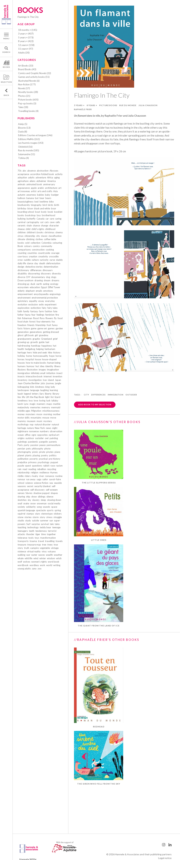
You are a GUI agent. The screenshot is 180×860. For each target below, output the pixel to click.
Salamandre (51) (26, 154)
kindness (39, 386)
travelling (49, 541)
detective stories (34, 266)
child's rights (37, 229)
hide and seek (40, 352)
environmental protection (45, 297)
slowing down (54, 500)
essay (41, 301)
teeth (31, 530)
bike (51, 201)
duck (32, 284)
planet (21, 455)
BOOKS (6, 67)
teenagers (23, 530)
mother (56, 414)
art (59, 187)
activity (59, 174)
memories (35, 407)
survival (45, 524)
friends (30, 325)
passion (34, 445)
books (21, 215)
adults (31, 177)
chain (29, 225)
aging (57, 177)
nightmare (23, 431)
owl (47, 438)
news (48, 428)
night (54, 428)
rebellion (41, 469)
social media (54, 503)
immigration (24, 373)
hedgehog (30, 349)
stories (27, 517)
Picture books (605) (28, 99)
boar (53, 208)
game (33, 328)
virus (44, 551)
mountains (36, 417)
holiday (21, 355)
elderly (21, 290)
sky (29, 500)
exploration (24, 307)
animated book (34, 184)
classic (44, 235)
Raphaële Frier (83, 109)
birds (50, 205)
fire (57, 314)
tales (57, 524)
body (44, 211)
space (54, 506)
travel (41, 541)
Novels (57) (24, 88)
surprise (35, 524)
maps (49, 403)
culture (35, 259)
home (29, 355)
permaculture (53, 445)
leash (20, 393)
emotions (48, 290)
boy (39, 215)
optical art (54, 434)
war (28, 554)
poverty (34, 458)
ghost (20, 335)
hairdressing (24, 345)
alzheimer (41, 181)
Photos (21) (24, 95)
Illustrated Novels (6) (29, 80)
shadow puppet (41, 493)
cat (41, 222)
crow (20, 259)
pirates (49, 451)
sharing (21, 496)
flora (42, 318)
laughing (44, 390)
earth (39, 284)
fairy (44, 307)
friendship (41, 325)
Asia (55, 191)
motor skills (24, 417)
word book (53, 561)
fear (33, 314)
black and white (42, 208)
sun (51, 520)
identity (49, 366)
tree (44, 544)
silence (49, 496)
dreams (55, 280)
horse (58, 355)
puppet (54, 462)
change (44, 225)
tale (52, 524)
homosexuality (40, 355)
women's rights (39, 561)
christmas (49, 232)
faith (20, 311)
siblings (41, 496)
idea (42, 366)
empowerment (25, 294)
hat (54, 345)
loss (31, 400)
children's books (35, 232)
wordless (34, 565)
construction (38, 249)
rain (19, 469)
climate (21, 239)
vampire (34, 548)
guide (41, 342)
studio (21, 520)
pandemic (33, 441)
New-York (40, 428)
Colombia (46, 242)
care (52, 218)
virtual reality (34, 551)
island (51, 380)
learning (54, 390)
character (54, 225)
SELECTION (6, 82)
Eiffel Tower (54, 287)
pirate (42, 451)
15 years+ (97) (25, 48)
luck (48, 400)
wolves (26, 561)
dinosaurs (48, 270)
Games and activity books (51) (34, 76)
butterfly (31, 218)
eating (46, 284)
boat (37, 211)
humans (21, 366)
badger (55, 194)
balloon (21, 198)
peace (42, 445)
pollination (23, 458)
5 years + (79, 105)
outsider (39, 438)
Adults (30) (24, 52)
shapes (54, 493)
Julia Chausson (148, 105)
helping (40, 349)
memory (45, 407)
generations (36, 332)
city (38, 235)
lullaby (55, 400)
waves (41, 554)
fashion (48, 311)
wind (35, 558)
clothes (39, 239)
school (21, 482)
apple (34, 187)
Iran (45, 380)
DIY (28, 277)
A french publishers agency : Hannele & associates (6, 14)
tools (31, 537)
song (39, 506)
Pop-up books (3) (27, 103)
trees (50, 544)
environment (24, 297)
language (34, 390)
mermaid (55, 407)
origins (21, 438)
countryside (44, 253)
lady (53, 386)
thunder (30, 534)
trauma (33, 541)
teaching (22, 527)
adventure (41, 177)
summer (44, 520)
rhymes (53, 472)
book (50, 211)
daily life (22, 263)
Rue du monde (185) (28, 150)
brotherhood (48, 215)
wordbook (23, 565)
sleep (43, 500)
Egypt (44, 287)
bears (48, 198)
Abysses (54, 170)
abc (24, 170)
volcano (52, 551)
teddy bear (45, 527)
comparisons (24, 249)
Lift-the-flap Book (35, 397)
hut (37, 366)
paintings (22, 441)
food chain (23, 321)
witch (59, 558)
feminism (49, 314)
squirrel (21, 513)
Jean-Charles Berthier (29, 383)
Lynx (26, 403)
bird (45, 205)
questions (37, 465)
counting (22, 253)
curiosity (44, 259)
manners (41, 403)
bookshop (30, 215)
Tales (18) (23, 107)
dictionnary (23, 270)
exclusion (33, 304)
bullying (21, 218)
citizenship (29, 235)
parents (53, 441)
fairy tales (52, 307)
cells (58, 222)
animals (21, 184)
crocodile (54, 256)
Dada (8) (22, 131)
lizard (57, 397)
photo (47, 448)
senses (21, 493)
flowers (49, 318)
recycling (51, 469)
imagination (53, 369)
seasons (22, 486)
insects (21, 376)
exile (41, 304)
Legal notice (165, 857)
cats (46, 222)
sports (50, 510)
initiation (50, 373)
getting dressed (51, 332)
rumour (21, 479)
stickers (58, 513)
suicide (35, 520)
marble (56, 403)
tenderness (41, 530)
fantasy (34, 311)
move (53, 417)
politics (52, 455)
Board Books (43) (27, 69)
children (22, 232)
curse (52, 259)
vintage (55, 548)
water (34, 554)
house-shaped (49, 359)
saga (39, 479)
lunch (20, 403)
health (21, 349)
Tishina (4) (23, 158)
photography (24, 451)
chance (36, 225)
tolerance (22, 537)
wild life (28, 558)
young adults (24, 568)
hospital (29, 359)
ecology (54, 284)
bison (30, 208)
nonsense (34, 431)
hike (50, 352)
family (26, 311)
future (27, 328)
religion (34, 472)
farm (41, 311)
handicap (35, 345)
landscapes (23, 390)
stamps (30, 513)
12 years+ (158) (26, 45)
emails (39, 290)
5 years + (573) (26, 37)
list (52, 397)
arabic (41, 187)
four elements (44, 321)
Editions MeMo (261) (29, 139)
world (49, 565)
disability (22, 273)
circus (20, 235)
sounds (46, 506)
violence (22, 551)
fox (53, 321)
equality (33, 301)
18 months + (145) (27, 29)
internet (48, 376)
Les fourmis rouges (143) (30, 142)
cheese (21, 229)
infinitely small (38, 373)
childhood (50, 229)
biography (36, 205)
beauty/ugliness (25, 201)
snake (26, 503)
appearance (24, 187)
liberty (48, 393)
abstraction (43, 170)
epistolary (23, 301)
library (56, 393)
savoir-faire (55, 479)
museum (31, 421)
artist (33, 191)
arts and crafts (44, 191)
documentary (38, 277)
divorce (21, 277)
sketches (22, 500)
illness (57, 366)
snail (20, 503)
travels (59, 541)
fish (19, 318)
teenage (56, 527)
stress (49, 517)
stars (37, 513)
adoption (22, 177)
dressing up (23, 284)
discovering (34, 273)
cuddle (27, 259)
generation (23, 332)
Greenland (46, 338)
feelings (40, 314)
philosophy (37, 448)
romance (49, 476)
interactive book (34, 376)
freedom (22, 325)
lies (19, 397)
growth (34, 342)
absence (31, 170)
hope (51, 355)
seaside (58, 482)
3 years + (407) (26, 33)
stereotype (47, 513)
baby (47, 194)
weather (58, 554)
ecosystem (23, 287)
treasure (22, 544)
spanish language (26, 510)
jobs (43, 383)
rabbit (46, 465)
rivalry (35, 476)
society (21, 506)
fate (55, 311)
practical (43, 458)
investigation (35, 380)
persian (21, 448)
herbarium (50, 349)
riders (28, 476)
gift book (29, 335)
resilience (44, 472)
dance (30, 263)
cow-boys (23, 256)
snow (33, 503)
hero (29, 352)
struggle (57, 517)
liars (42, 393)
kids (32, 386)
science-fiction (41, 482)
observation (56, 431)
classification (55, 235)
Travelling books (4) (28, 111)
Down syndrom (25, 280)
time (43, 534)
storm (36, 517)
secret (30, 486)
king (47, 386)
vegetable (45, 548)
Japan (58, 380)
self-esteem (52, 489)
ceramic (21, 225)
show (34, 496)
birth (56, 205)
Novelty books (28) (28, 92)
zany (34, 568)
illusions (22, 369)
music (39, 421)
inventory (22, 380)
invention (57, 376)
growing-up (23, 342)
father (21, 314)
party (26, 445)
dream (47, 280)
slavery (36, 500)
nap (32, 424)
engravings (55, 294)
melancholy (23, 407)
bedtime (44, 201)
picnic (35, 451)
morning (47, 414)
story (42, 517)
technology (33, 527)
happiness (46, 345)
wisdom (51, 558)
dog (48, 277)
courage (55, 253)
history (56, 352)
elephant (30, 290)
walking (21, 554)
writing (56, 565)
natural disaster (43, 424)
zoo (39, 568)
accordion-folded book (42, 174)
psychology (43, 462)
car (47, 218)
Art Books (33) (25, 65)
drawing (38, 280)
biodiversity (24, 205)
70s (19, 170)
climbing (30, 239)
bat (36, 198)
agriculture (23, 181)
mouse (45, 417)
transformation (48, 537)
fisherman (27, 318)
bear (42, 198)
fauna (27, 314)
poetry (44, 455)
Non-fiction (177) (27, 84)
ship (28, 496)
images (42, 369)
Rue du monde (127, 105)
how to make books (36, 362)
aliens (32, 181)
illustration (32, 369)
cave (52, 222)
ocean (21, 434)
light (47, 397)
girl (36, 335)
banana (30, 198)
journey (50, 383)
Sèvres (28, 493)
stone (20, 517)
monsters (30, 414)
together (51, 534)
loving (42, 400)
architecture (51, 187)
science (29, 482)
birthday (22, 208)
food (60, 318)
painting (54, 438)
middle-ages (24, 410)
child (28, 229)
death (42, 263)
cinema (59, 232)
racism (59, 465)
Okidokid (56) (25, 146)
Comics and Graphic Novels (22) (34, 73)
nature (30, 428)
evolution (22, 304)
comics (36, 246)
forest (32, 321)
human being (53, 362)
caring (58, 218)
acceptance (23, 174)
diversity (56, 273)
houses (21, 362)
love (36, 400)
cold (27, 242)
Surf (28, 524)
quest (28, 465)
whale (21, 558)
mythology (23, 424)
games (51, 328)
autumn (21, 194)
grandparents (24, 338)
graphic (36, 338)
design (21, 266)
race (52, 465)
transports (23, 541)
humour (30, 366)
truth (26, 548)
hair (47, 342)
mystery (47, 421)
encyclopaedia (41, 294)
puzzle (21, 465)
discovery (46, 273)
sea (51, 482)
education (35, 287)
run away (31, 479)
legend (27, 393)
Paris (20, 445)
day (36, 263)
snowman (42, 503)
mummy (22, 421)
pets (28, 448)
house (38, 359)
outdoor (29, 438)
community (46, 246)
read (24, 469)
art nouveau (24, 191)
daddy (59, 259)
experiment (50, 304)
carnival (21, 222)
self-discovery (37, 489)
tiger (37, 534)
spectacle (41, 510)
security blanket (42, 486)
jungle (58, 383)
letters (35, 393)
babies (40, 194)
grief (55, 338)
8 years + (92, 105)
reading (32, 469)
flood (36, 318)
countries (32, 253)
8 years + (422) (26, 41)
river (41, 476)
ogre (33, 434)
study (28, 520)
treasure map (34, 544)
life (23, 397)
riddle (21, 476)
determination (51, 266)
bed (36, 201)
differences (35, 270)
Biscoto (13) (24, 127)
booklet (58, 211)
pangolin (43, 441)
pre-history (54, 458)
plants (28, 455)
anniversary (49, 184)
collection (35, 242)
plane (57, 451)
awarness (31, 194)
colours (28, 246)
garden (59, 328)
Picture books (108, 105)
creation (33, 256)
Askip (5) (22, 124)
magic (33, 403)
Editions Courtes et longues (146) (35, 135)
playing (36, 455)
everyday (50, 301)
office (27, 434)
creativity (43, 256)
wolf (20, 561)
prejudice (22, 462)
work (42, 565)
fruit (49, 325)
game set (42, 328)
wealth (49, 554)
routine (58, 476)
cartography (33, 222)
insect (59, 373)
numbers (44, 431)
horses (21, 359)
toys (37, 537)
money (21, 414)
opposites (42, 434)
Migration (36, 410)
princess (32, 462)
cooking (50, 249)
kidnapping (23, 386)
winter (42, 558)
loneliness (23, 400)
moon (39, 414)
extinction (36, 307)
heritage (22, 352)
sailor (45, 479)
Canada (40, 218)
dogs (53, 277)
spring (57, 510)
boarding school (26, 211)
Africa (50, 177)
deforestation (53, 263)
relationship (24, 472)
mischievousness (50, 410)
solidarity (31, 506)
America (51, 181)
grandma (43, 335)
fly (55, 318)
